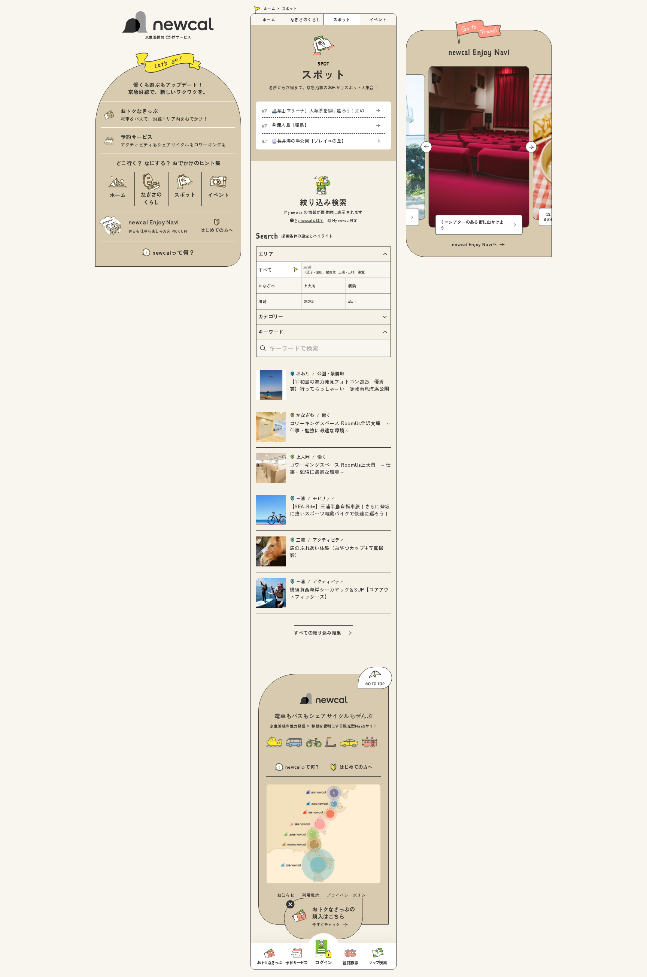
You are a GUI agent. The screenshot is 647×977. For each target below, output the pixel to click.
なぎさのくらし (305, 19)
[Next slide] (531, 146)
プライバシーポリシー (348, 895)
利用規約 (310, 895)
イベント (378, 19)
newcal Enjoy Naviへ (474, 244)
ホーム (269, 8)
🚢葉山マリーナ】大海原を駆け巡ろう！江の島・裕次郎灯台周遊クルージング (328, 110)
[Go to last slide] (426, 146)
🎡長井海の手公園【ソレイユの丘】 (308, 140)
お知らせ (285, 895)
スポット (341, 19)
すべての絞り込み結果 (317, 632)
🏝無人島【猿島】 (290, 124)
